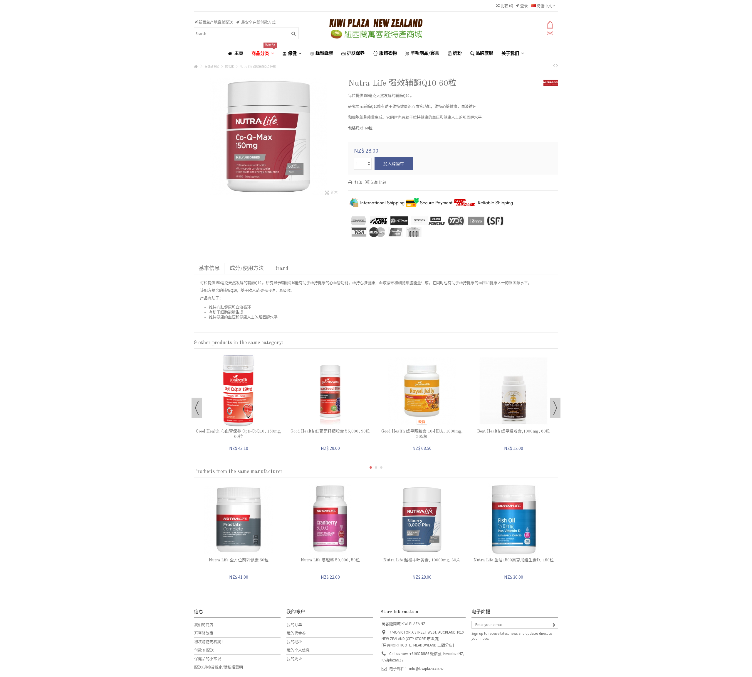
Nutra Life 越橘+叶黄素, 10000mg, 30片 (421, 560)
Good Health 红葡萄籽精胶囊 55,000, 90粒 (330, 431)
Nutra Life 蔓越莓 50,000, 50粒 (330, 560)
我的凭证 (294, 658)
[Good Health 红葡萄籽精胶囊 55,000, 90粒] (330, 390)
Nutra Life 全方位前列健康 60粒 (238, 560)
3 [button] (381, 467)
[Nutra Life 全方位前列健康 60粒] (238, 519)
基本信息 (209, 268)
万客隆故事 (203, 633)
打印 (358, 182)
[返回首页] (195, 66)
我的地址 (294, 641)
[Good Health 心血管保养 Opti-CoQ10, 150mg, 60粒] (238, 390)
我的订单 (294, 624)
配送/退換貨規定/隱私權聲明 (218, 667)
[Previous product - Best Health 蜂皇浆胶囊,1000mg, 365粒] (554, 65)
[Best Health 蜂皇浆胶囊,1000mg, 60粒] (513, 390)
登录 (523, 5)
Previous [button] (197, 408)
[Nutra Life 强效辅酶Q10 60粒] (268, 136)
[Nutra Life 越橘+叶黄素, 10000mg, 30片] (422, 519)
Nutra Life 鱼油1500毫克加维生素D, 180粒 (514, 560)
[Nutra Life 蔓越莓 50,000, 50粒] (330, 519)
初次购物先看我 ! (208, 641)
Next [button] (555, 408)
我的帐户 (295, 612)
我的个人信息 (298, 650)
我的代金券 (296, 633)
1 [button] (371, 467)
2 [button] (376, 467)
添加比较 (378, 182)
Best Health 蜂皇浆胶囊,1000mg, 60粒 (513, 431)
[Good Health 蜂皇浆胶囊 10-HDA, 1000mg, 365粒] (422, 390)
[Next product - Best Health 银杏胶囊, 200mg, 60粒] (557, 65)
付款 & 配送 (204, 650)
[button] (262, 53)
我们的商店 (203, 624)
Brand (281, 268)
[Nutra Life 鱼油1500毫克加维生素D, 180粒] (513, 519)
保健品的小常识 (207, 658)
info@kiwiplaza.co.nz (426, 668)
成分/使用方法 (247, 268)
